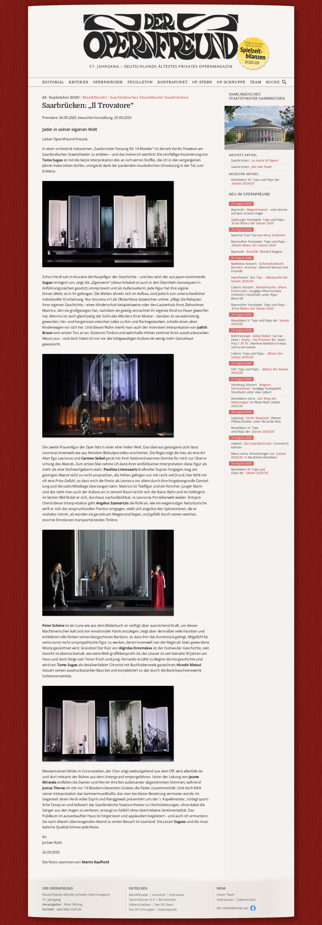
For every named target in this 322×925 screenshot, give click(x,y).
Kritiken (78, 82)
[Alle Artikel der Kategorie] (259, 128)
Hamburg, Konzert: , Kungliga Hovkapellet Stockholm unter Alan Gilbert (256, 388)
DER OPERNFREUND (57, 888)
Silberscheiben (140, 905)
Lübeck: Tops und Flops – (257, 355)
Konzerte (158, 895)
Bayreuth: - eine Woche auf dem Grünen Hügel (259, 211)
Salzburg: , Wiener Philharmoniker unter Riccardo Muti (256, 420)
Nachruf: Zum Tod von (258, 235)
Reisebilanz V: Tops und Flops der (260, 322)
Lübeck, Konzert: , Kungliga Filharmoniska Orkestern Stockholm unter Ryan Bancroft (259, 293)
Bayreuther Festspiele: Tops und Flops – (259, 243)
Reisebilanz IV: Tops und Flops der (253, 430)
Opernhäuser (108, 82)
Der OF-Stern (164, 905)
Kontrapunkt (172, 82)
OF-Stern (202, 82)
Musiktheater (95, 97)
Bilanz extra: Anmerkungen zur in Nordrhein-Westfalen (258, 455)
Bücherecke (167, 900)
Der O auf (232, 908)
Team (255, 82)
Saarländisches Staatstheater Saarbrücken (149, 97)
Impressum (225, 900)
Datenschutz (246, 900)
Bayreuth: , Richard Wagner (257, 252)
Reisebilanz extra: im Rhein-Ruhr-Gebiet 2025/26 (255, 402)
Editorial (53, 82)
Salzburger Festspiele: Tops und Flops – (258, 221)
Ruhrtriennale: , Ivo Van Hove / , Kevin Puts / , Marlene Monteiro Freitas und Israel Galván (258, 341)
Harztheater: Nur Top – (259, 279)
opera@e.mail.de (69, 909)
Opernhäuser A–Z (142, 900)
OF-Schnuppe (231, 82)
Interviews (176, 895)
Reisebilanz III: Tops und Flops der (250, 471)
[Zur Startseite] (161, 36)
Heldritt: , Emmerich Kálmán (259, 445)
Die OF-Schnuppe (142, 909)
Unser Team (225, 894)
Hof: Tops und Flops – (259, 371)
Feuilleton (140, 82)
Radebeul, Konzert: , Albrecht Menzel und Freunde (259, 267)
